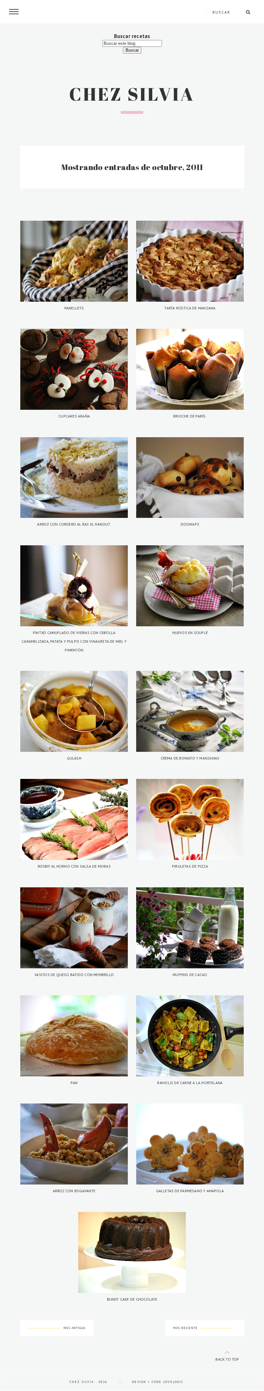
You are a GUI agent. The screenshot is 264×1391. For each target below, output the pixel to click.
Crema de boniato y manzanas (190, 758)
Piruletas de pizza (190, 866)
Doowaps (190, 524)
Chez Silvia (131, 94)
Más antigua (74, 1328)
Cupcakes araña (74, 416)
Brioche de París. (190, 416)
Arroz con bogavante (74, 1190)
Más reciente (185, 1328)
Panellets (74, 308)
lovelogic (173, 1382)
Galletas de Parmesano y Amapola (190, 1190)
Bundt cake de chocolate (132, 1299)
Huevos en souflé (190, 632)
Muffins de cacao (190, 974)
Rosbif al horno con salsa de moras (74, 866)
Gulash (74, 758)
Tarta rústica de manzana (189, 308)
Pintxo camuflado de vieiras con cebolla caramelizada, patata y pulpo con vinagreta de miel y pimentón (74, 641)
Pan (74, 1082)
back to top (227, 1359)
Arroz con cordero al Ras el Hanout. (74, 524)
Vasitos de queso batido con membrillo (74, 974)
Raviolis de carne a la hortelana (189, 1082)
